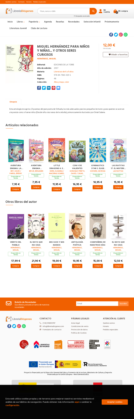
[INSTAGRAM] (121, 35)
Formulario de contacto (52, 329)
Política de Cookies (78, 332)
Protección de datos (79, 329)
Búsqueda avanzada (82, 16)
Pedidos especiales (39, 2)
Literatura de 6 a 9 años (64, 71)
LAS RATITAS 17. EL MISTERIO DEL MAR (118, 166)
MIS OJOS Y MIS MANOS (56, 243)
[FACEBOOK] (111, 35)
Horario (29, 2)
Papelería (34, 22)
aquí (77, 402)
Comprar (15, 189)
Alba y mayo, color (61, 82)
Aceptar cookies (114, 402)
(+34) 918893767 (49, 323)
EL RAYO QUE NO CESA (36, 243)
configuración (12, 405)
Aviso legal (75, 323)
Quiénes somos (10, 2)
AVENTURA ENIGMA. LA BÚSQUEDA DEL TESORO (15, 166)
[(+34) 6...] (126, 35)
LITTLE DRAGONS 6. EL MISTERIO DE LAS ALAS (56, 166)
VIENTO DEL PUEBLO (15, 243)
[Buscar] (93, 11)
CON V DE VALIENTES (77, 166)
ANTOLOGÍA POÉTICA (77, 243)
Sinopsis (13, 102)
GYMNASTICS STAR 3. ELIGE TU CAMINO (97, 166)
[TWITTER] (116, 35)
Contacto (21, 2)
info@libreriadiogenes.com (53, 326)
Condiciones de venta (79, 326)
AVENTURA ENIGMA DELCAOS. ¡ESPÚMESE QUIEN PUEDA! (36, 166)
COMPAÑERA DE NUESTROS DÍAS (97, 243)
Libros (20, 22)
